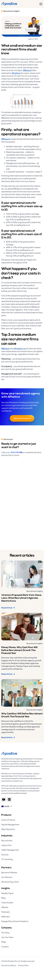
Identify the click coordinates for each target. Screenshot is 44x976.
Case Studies (7, 902)
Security (5, 854)
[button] (40, 4)
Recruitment (6, 840)
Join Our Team (7, 937)
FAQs (3, 942)
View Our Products (22, 418)
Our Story (5, 932)
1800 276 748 (16, 452)
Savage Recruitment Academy (14, 921)
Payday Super (7, 893)
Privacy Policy (23, 965)
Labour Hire (6, 845)
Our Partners (6, 877)
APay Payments (8, 829)
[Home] (9, 4)
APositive (16, 73)
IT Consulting (7, 859)
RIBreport (27, 70)
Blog (3, 898)
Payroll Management (10, 824)
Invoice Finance (8, 820)
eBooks (4, 907)
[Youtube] (3, 799)
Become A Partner (9, 872)
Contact (5, 946)
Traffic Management (10, 850)
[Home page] (22, 754)
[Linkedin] (9, 799)
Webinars (5, 916)
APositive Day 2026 (10, 882)
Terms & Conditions (8, 965)
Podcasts (5, 912)
